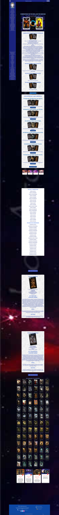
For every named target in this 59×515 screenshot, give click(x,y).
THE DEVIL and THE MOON (33, 216)
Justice (30, 391)
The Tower (12, 64)
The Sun (24, 405)
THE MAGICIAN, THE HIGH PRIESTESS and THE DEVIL (33, 132)
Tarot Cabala (12, 16)
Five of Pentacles (41, 425)
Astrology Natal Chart (12, 17)
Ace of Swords (41, 405)
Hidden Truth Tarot (12, 14)
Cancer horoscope (12, 70)
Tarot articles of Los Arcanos (39, 507)
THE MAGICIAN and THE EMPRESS (33, 227)
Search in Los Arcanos (39, 506)
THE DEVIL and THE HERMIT (33, 204)
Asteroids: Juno (12, 29)
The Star (47, 398)
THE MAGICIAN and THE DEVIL (33, 245)
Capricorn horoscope (12, 73)
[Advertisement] (12, 41)
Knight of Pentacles (47, 432)
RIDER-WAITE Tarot (12, 52)
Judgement (12, 66)
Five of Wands (18, 446)
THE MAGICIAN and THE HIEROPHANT (33, 230)
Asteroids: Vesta (12, 28)
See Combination (33, 107)
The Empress (12, 57)
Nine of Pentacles (30, 432)
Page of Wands (18, 453)
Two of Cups (47, 453)
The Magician (12, 56)
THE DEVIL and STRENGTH (33, 207)
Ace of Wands (30, 439)
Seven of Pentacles (19, 432)
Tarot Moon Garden (12, 53)
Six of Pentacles (47, 425)
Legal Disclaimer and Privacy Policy (12, 79)
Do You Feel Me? (12, 10)
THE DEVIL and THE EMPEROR (33, 197)
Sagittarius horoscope (12, 73)
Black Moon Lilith (12, 21)
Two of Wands (35, 439)
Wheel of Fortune (41, 391)
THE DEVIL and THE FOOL (33, 191)
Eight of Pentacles (24, 432)
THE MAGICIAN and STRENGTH (33, 239)
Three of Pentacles (30, 425)
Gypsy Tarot (12, 13)
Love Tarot (12, 9)
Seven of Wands (30, 446)
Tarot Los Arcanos (28, 1)
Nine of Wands (41, 446)
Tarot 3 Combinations (12, 26)
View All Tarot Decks (12, 25)
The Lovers (19, 391)
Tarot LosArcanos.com (22, 506)
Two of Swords (47, 405)
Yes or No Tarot (24, 173)
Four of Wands (47, 439)
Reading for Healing (12, 11)
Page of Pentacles (41, 432)
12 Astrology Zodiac (12, 75)
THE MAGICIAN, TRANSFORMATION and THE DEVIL (33, 109)
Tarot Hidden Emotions (12, 24)
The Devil (36, 398)
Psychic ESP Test (12, 27)
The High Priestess (12, 56)
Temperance (12, 63)
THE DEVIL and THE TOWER (33, 213)
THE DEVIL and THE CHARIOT (33, 201)
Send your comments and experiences (12, 77)
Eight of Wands (35, 446)
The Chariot (12, 59)
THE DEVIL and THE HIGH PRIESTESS (33, 194)
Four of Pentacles (36, 425)
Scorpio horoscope (12, 72)
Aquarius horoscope (12, 74)
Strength (12, 61)
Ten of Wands (47, 446)
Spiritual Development (12, 12)
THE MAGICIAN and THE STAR (33, 248)
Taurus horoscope (12, 69)
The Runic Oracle (12, 18)
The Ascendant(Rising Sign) (12, 20)
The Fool (12, 55)
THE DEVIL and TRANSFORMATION (33, 210)
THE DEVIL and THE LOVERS (33, 200)
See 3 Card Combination (33, 166)
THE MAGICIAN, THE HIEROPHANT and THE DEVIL (32, 98)
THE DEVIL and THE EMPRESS (33, 195)
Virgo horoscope (12, 71)
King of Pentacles (24, 439)
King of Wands (35, 453)
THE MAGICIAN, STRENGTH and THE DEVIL (33, 120)
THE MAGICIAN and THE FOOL (33, 224)
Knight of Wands (24, 453)
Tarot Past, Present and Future (37, 477)
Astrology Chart (30, 173)
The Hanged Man (12, 62)
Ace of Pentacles (18, 425)
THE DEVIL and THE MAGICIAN (33, 192)
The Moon (12, 65)
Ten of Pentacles (35, 432)
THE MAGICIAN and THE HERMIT (32, 236)
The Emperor (41, 384)
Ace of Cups (41, 453)
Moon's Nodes (12, 22)
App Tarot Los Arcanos (39, 508)
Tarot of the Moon (12, 15)
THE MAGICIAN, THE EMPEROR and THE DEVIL (33, 144)
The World (12, 67)
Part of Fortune (12, 19)
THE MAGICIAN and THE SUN (33, 251)
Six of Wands (24, 446)
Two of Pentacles (24, 425)
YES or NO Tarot (12, 9)
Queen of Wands (30, 453)
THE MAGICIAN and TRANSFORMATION (33, 242)
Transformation (24, 398)
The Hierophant (12, 58)
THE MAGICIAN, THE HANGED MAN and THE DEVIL (33, 154)
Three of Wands (41, 439)
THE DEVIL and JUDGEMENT (33, 219)
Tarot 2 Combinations (12, 26)
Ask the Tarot (12, 8)
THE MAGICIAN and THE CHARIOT (33, 233)
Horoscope (12, 68)
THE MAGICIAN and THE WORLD (32, 254)
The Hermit (12, 60)
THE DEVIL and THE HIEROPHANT (33, 198)
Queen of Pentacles (19, 439)
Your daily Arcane (12, 23)
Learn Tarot (45, 475)
